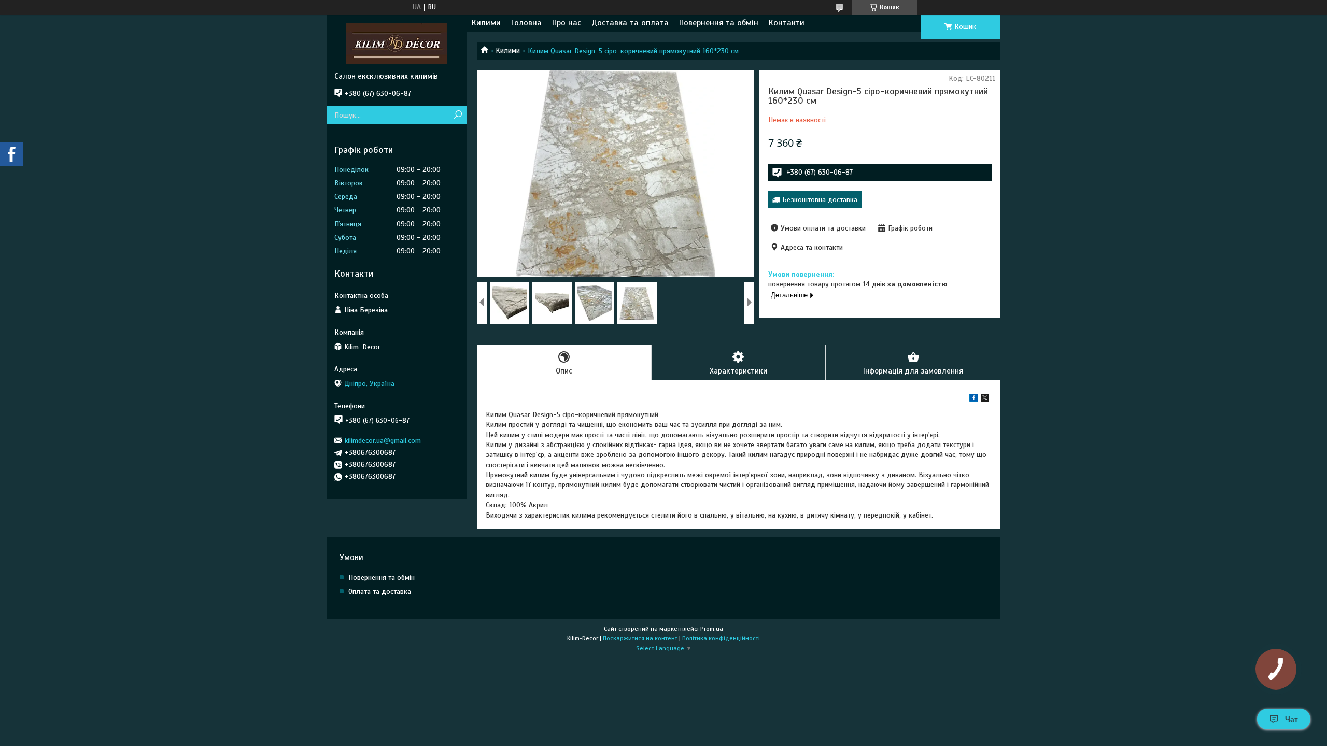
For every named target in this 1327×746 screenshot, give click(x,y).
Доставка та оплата (630, 23)
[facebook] (973, 399)
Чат (1291, 719)
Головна (526, 23)
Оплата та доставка (379, 591)
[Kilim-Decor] (396, 43)
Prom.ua (711, 629)
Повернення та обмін (718, 23)
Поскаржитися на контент (640, 638)
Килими (486, 23)
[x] (985, 399)
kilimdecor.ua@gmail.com (383, 440)
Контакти (786, 23)
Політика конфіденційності (721, 638)
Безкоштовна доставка (819, 199)
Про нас (566, 23)
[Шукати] (457, 115)
